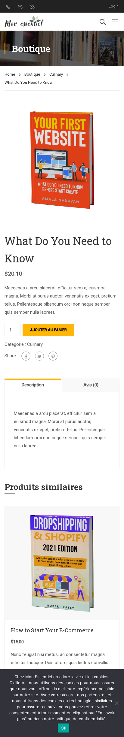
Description (33, 385)
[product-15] (62, 159)
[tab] (33, 385)
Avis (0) (90, 385)
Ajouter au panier (48, 330)
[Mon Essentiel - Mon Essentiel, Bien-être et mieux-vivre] (24, 21)
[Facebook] (25, 356)
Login (114, 6)
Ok (63, 728)
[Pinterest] (52, 356)
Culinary (56, 74)
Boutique (32, 74)
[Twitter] (39, 356)
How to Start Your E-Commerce (52, 630)
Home (10, 74)
